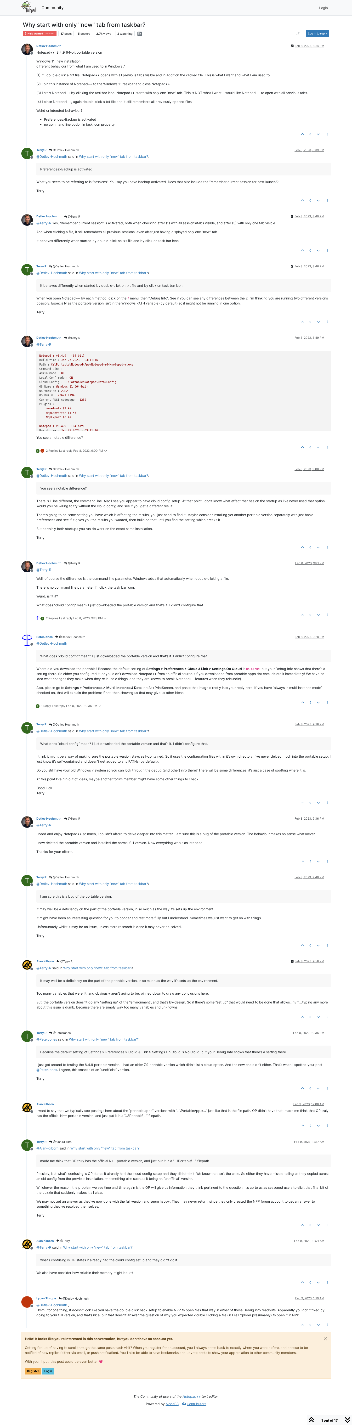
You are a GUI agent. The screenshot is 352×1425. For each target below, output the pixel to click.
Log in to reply (317, 33)
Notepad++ (191, 1396)
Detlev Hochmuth (49, 46)
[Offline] (28, 49)
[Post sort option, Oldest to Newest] (298, 33)
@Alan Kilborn (62, 1141)
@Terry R (73, 216)
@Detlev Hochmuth (65, 150)
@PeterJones (61, 1033)
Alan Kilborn (45, 961)
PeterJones (44, 637)
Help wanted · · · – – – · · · (41, 33)
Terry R (41, 150)
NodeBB (172, 1404)
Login (48, 1371)
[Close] (325, 1338)
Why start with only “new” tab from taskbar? (113, 156)
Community (52, 7)
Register (33, 1371)
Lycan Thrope (46, 1298)
